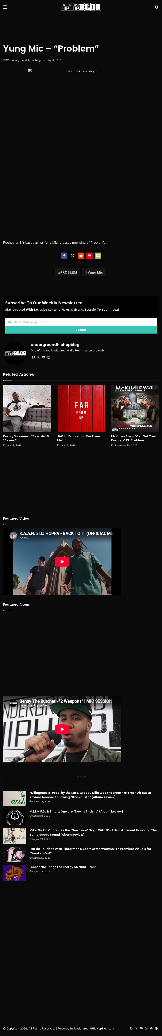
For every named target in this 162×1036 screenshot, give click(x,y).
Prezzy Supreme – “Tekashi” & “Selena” (26, 438)
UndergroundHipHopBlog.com (94, 1028)
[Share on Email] (98, 256)
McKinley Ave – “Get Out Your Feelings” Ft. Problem (133, 438)
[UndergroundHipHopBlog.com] (81, 7)
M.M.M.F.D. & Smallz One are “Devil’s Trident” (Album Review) (76, 811)
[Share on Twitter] (72, 256)
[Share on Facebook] (64, 256)
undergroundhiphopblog (26, 60)
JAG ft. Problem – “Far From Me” (78, 438)
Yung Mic (95, 272)
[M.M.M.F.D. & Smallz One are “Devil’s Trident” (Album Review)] (14, 817)
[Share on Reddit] (81, 256)
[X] (38, 357)
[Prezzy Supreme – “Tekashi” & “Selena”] (27, 408)
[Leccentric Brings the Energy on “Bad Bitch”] (14, 873)
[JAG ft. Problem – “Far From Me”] (81, 408)
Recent (81, 777)
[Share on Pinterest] (89, 256)
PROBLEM (68, 272)
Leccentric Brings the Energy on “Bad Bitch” (63, 867)
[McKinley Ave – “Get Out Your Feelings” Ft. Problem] (135, 408)
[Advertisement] (81, 27)
